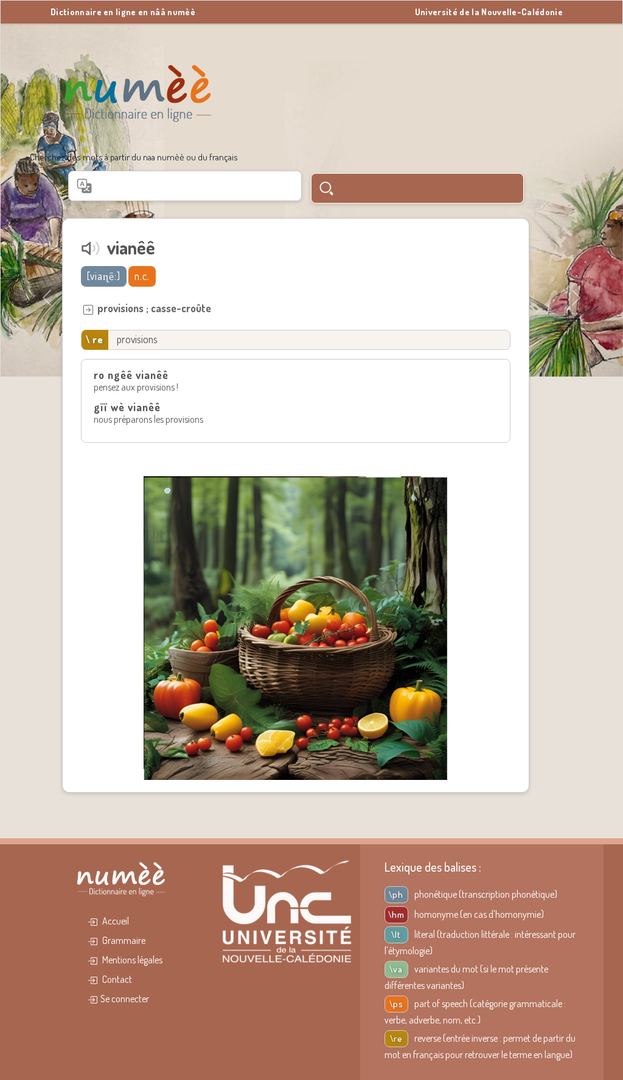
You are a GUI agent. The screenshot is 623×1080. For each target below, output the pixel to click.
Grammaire (122, 940)
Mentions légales (131, 960)
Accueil (114, 921)
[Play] (90, 248)
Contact (116, 979)
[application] (90, 248)
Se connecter (124, 999)
